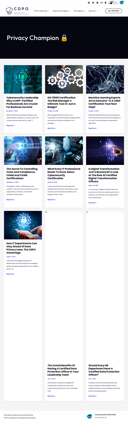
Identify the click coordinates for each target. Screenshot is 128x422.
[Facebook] (89, 3)
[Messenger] (97, 3)
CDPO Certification (41, 11)
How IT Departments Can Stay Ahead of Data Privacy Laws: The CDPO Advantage (21, 248)
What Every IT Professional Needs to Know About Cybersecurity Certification (64, 173)
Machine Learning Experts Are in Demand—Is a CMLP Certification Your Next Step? (104, 102)
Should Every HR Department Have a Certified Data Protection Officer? (104, 370)
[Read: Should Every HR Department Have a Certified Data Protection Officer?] (105, 286)
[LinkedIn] (93, 3)
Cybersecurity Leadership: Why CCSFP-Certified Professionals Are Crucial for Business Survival (22, 102)
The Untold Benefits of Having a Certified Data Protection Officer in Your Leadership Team (63, 370)
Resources (92, 11)
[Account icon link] (105, 2)
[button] (49, 11)
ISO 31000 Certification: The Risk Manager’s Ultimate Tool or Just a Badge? (62, 102)
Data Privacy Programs (61, 11)
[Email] (102, 3)
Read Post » (10, 125)
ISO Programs (79, 11)
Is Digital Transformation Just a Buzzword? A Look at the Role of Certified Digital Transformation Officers (104, 175)
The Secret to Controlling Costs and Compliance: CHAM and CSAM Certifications (22, 173)
